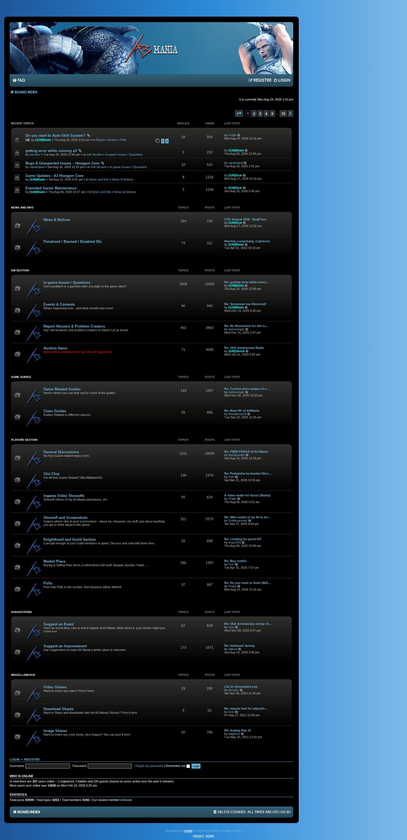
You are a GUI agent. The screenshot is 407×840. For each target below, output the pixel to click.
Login (15, 759)
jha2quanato (236, 455)
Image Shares (55, 731)
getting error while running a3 (51, 151)
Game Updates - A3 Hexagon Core (54, 176)
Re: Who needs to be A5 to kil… (247, 517)
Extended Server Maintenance (50, 188)
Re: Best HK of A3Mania (241, 410)
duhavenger (236, 329)
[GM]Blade (43, 139)
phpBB (188, 831)
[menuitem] (18, 80)
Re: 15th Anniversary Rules (244, 347)
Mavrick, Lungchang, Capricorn (247, 241)
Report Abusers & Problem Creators (74, 326)
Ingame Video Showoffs (63, 496)
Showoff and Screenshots (65, 518)
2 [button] (254, 113)
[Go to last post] (239, 135)
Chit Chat (51, 474)
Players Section (106, 139)
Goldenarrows (238, 520)
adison (232, 649)
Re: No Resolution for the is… (246, 326)
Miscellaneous (23, 674)
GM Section (94, 154)
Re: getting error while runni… (246, 282)
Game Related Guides (62, 389)
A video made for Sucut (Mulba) (247, 495)
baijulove (234, 733)
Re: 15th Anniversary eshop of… (248, 623)
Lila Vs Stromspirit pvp (240, 686)
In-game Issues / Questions (124, 154)
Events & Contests (59, 304)
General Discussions (61, 452)
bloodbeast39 (237, 414)
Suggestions (21, 612)
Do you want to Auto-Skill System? (55, 135)
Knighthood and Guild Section (69, 539)
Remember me (176, 765)
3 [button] (260, 113)
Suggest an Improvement (65, 646)
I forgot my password (149, 765)
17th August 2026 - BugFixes (245, 219)
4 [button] (266, 113)
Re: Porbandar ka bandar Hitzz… (248, 473)
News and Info (99, 179)
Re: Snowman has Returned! (245, 304)
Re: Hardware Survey (239, 645)
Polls (123, 139)
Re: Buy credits (235, 561)
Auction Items (55, 348)
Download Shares (58, 709)
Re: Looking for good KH (242, 539)
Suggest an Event (58, 624)
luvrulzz (35, 154)
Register (32, 759)
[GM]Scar (235, 175)
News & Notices (122, 179)
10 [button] (283, 113)
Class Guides (54, 411)
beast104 (234, 542)
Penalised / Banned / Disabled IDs (72, 241)
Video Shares (54, 687)
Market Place (54, 561)
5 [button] (272, 113)
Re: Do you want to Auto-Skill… (247, 582)
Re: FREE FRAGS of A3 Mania (246, 451)
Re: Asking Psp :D (237, 730)
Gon (231, 476)
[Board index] (151, 48)
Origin (232, 135)
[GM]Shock (236, 351)
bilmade (126, 800)
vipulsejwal (37, 167)
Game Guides (21, 376)
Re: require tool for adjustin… (246, 708)
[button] (239, 113)
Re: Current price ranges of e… (246, 388)
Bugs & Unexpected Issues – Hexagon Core (62, 163)
